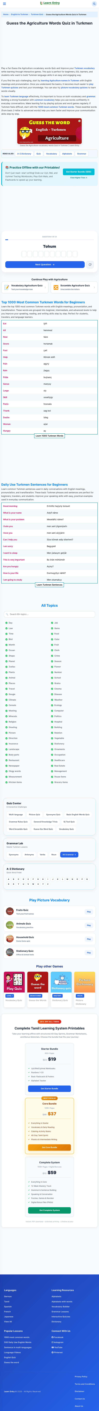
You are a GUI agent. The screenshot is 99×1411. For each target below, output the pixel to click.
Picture (12, 733)
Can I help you (10, 539)
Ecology (58, 705)
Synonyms (13, 854)
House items (60, 776)
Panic (6, 404)
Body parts (14, 755)
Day (11, 623)
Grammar (81, 153)
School (57, 677)
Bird (11, 639)
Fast (5, 350)
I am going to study (12, 579)
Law (11, 628)
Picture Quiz (34, 814)
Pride (5, 377)
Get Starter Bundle (49, 1088)
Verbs (42, 854)
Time (11, 633)
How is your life (10, 573)
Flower (57, 666)
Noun (53, 854)
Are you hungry (10, 566)
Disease (58, 694)
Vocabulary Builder (61, 1306)
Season (57, 661)
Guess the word (11, 1362)
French (7, 1311)
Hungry (6, 430)
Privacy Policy (81, 1376)
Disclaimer (79, 1391)
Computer (59, 710)
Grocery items (61, 782)
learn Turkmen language (16, 96)
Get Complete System (49, 1210)
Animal (12, 677)
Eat (4, 323)
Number (58, 672)
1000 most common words (16, 1337)
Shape (12, 656)
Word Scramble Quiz (18, 829)
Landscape (14, 749)
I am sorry (8, 546)
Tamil (6, 1301)
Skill (5, 397)
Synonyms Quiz (53, 814)
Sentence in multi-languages (17, 1347)
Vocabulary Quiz (66, 829)
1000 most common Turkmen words (56, 107)
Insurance (13, 743)
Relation (58, 733)
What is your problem (13, 519)
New (5, 337)
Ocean (12, 650)
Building (58, 727)
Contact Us (80, 1399)
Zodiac (12, 666)
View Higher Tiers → (78, 178)
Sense (6, 384)
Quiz (38, 153)
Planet (12, 661)
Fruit (56, 645)
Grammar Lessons (60, 1311)
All (4, 330)
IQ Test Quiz (69, 822)
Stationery (59, 743)
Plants (12, 672)
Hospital (58, 722)
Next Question (43, 264)
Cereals (12, 705)
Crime (57, 656)
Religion (12, 722)
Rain (5, 370)
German (8, 1296)
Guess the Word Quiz (43, 829)
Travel (12, 689)
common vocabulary (44, 100)
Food (56, 633)
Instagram (58, 1342)
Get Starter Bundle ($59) (78, 171)
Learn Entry (9, 1391)
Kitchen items (15, 782)
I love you (8, 533)
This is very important (14, 559)
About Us (79, 1406)
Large (6, 390)
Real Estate (59, 766)
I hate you (8, 526)
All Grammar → (69, 854)
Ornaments (59, 749)
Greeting (13, 727)
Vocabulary (51, 153)
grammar (90, 96)
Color (56, 639)
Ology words (15, 771)
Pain (5, 363)
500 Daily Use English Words (17, 1342)
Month (12, 645)
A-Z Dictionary (24, 153)
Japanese (8, 1316)
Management (60, 771)
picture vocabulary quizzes (74, 87)
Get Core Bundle (49, 1147)
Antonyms (29, 854)
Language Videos (12, 1352)
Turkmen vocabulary (84, 68)
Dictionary (56, 1321)
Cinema (57, 689)
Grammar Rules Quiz (18, 822)
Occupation (59, 755)
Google (12, 694)
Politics (57, 716)
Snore (6, 343)
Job (56, 623)
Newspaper (14, 766)
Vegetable (59, 738)
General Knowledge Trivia (45, 822)
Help (5, 357)
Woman (7, 424)
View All (8, 1321)
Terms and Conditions (85, 1384)
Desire (6, 417)
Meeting (12, 710)
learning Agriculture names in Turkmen (60, 80)
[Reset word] (90, 264)
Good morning (10, 506)
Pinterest (58, 1352)
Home (5, 14)
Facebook (58, 1337)
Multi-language (16, 814)
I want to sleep (10, 553)
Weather (58, 700)
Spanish (8, 1306)
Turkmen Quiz (37, 14)
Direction (13, 738)
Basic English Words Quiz (78, 814)
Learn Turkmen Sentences (49, 584)
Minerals (13, 716)
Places (12, 683)
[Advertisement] (49, 46)
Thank (6, 410)
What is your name (12, 512)
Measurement (15, 776)
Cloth (56, 650)
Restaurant (14, 760)
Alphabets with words (62, 1301)
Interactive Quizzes (61, 1316)
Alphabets (67, 153)
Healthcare (59, 760)
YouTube (58, 1347)
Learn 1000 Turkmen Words (49, 435)
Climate (12, 700)
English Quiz (10, 1357)
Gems (57, 628)
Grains (57, 683)
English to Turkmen (19, 14)
